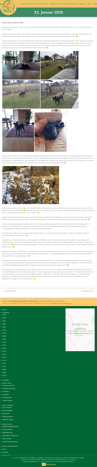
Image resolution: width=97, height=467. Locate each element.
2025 (4, 336)
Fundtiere (5, 391)
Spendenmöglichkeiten (10, 426)
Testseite (5, 380)
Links (88, 4)
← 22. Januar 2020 (9, 291)
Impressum (6, 455)
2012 (4, 360)
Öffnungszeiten (7, 416)
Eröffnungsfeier (7, 410)
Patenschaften (7, 429)
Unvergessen (7, 397)
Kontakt (94, 4)
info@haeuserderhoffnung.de (61, 303)
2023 (4, 330)
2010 (4, 366)
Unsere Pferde (7, 401)
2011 (4, 363)
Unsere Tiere (31, 4)
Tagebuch (81, 4)
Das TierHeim (7, 407)
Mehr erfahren (51, 464)
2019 (4, 315)
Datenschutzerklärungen (82, 333)
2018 (4, 342)
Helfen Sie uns (55, 4)
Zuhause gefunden (8, 388)
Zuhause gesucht (8, 385)
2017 (4, 345)
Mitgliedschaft (7, 432)
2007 (4, 375)
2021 (4, 321)
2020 (4, 318)
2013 (4, 357)
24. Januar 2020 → (88, 291)
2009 (4, 369)
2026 (4, 324)
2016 (4, 348)
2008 (4, 372)
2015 (4, 351)
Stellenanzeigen (8, 419)
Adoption (5, 394)
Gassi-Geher (6, 438)
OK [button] (44, 464)
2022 (4, 327)
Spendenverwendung (9, 442)
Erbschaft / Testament (10, 435)
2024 (4, 333)
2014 (4, 354)
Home (23, 4)
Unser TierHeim (43, 4)
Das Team (5, 413)
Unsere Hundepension (69, 4)
